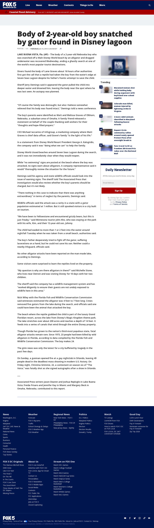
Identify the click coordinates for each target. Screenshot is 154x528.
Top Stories (7, 455)
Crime (5, 434)
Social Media (33, 487)
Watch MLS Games (61, 495)
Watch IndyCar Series (62, 479)
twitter (135, 518)
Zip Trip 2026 (135, 431)
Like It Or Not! (8, 471)
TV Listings (108, 418)
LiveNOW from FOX (112, 421)
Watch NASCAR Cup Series (64, 476)
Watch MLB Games (61, 473)
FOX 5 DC (20, 49)
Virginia (5, 421)
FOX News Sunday (10, 452)
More (102, 5)
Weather (33, 414)
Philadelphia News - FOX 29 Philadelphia (64, 424)
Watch (107, 414)
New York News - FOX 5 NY (63, 419)
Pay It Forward (135, 423)
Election (82, 426)
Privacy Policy (121, 202)
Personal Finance (9, 449)
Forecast (31, 418)
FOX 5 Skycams (34, 421)
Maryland (6, 423)
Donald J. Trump (85, 432)
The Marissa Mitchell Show (13, 465)
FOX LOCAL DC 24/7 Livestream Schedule (112, 432)
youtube (125, 518)
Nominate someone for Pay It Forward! (139, 427)
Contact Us (32, 476)
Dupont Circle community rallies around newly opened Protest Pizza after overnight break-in (124, 135)
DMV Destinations (137, 421)
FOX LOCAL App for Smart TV (38, 472)
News (6, 414)
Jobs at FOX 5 (33, 502)
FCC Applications (34, 496)
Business (6, 440)
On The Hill (7, 476)
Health (5, 446)
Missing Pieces (8, 493)
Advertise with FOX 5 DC (37, 468)
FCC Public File (34, 493)
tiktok (144, 518)
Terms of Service (120, 204)
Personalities (33, 479)
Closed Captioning (35, 505)
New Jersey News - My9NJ (64, 428)
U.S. (27, 49)
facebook (130, 518)
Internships (32, 499)
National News (8, 431)
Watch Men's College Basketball (62, 483)
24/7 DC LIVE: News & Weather (11, 427)
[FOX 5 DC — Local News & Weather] (11, 5)
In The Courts (8, 479)
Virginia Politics (84, 423)
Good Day (135, 414)
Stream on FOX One (64, 461)
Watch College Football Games (63, 469)
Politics (83, 414)
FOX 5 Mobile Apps (35, 484)
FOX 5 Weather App (36, 429)
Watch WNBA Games (62, 492)
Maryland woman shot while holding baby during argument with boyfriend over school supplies (124, 93)
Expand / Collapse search (149, 5)
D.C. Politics (83, 418)
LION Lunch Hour (136, 418)
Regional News (62, 414)
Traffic (30, 423)
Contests (31, 490)
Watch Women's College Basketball (63, 488)
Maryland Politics (85, 421)
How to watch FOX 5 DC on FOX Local (113, 427)
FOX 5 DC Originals (13, 461)
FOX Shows (108, 423)
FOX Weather (33, 432)
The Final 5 (7, 474)
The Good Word (9, 485)
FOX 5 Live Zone (9, 482)
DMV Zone (7, 468)
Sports (5, 437)
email (149, 518)
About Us (33, 461)
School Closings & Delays (38, 426)
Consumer (7, 443)
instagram (139, 518)
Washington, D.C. (9, 418)
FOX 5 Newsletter (35, 482)
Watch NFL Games (61, 465)
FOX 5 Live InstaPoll (36, 465)
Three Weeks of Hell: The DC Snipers (12, 489)
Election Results (85, 429)
